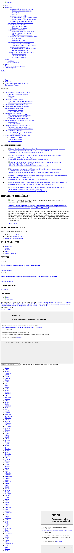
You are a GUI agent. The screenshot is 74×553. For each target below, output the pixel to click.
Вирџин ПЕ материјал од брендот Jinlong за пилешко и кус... (28, 159)
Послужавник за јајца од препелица (24, 19)
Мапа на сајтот (56, 302)
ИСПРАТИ (4, 289)
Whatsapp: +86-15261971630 (14, 238)
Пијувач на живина (25, 305)
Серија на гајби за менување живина (20, 23)
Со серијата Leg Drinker (20, 50)
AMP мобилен (66, 302)
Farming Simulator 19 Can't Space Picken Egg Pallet (17, 304)
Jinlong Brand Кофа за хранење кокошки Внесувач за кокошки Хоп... (30, 184)
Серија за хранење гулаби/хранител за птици (23, 36)
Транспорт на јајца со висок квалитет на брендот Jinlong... (27, 191)
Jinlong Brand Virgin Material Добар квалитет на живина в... (27, 179)
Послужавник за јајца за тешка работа (24, 17)
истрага (10, 223)
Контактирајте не (10, 67)
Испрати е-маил (6, 309)
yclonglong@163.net (17, 236)
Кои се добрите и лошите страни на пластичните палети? (20, 265)
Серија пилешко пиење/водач (18, 47)
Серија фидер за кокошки (16, 30)
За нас (7, 59)
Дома (6, 5)
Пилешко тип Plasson (19, 54)
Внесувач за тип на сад (19, 28)
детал (15, 223)
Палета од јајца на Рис (40, 305)
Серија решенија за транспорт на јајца (20, 9)
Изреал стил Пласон (19, 57)
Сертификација (13, 62)
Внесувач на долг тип (19, 26)
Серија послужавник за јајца (17, 16)
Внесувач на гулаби (18, 40)
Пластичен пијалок (40, 304)
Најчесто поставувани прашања (15, 66)
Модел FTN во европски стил (22, 35)
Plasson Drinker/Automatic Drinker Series (21, 52)
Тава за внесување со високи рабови (24, 45)
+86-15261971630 (13, 235)
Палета (14, 14)
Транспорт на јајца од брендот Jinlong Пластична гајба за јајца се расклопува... (34, 172)
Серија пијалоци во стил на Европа (24, 49)
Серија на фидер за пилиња (17, 24)
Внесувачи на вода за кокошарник (58, 304)
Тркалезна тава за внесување (21, 43)
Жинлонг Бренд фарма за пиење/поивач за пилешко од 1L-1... (28, 166)
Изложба (11, 61)
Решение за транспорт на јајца (22, 11)
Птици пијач (16, 38)
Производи (8, 7)
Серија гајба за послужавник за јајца (20, 21)
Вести (7, 64)
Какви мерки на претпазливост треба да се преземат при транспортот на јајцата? (29, 276)
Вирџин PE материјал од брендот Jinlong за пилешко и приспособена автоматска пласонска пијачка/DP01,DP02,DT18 (37, 207)
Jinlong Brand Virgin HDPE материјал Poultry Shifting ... (26, 152)
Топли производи (44, 302)
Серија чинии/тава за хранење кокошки (21, 42)
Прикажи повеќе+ (7, 270)
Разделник (15, 12)
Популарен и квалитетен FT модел (23, 31)
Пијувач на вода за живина (9, 305)
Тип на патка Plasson (19, 55)
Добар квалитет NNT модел (21, 33)
